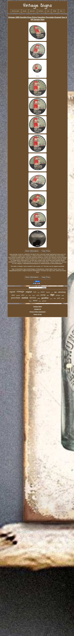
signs (13, 295)
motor (43, 292)
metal (35, 300)
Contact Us (37, 309)
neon (39, 298)
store (40, 301)
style (52, 292)
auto (55, 298)
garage (44, 301)
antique (58, 295)
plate (22, 295)
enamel (62, 298)
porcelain (15, 297)
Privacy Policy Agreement (37, 312)
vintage (20, 291)
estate (30, 301)
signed (12, 291)
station (25, 297)
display (48, 292)
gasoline (44, 298)
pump (43, 295)
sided (37, 295)
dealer (33, 295)
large (30, 295)
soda (63, 295)
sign (52, 294)
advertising (62, 292)
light (55, 292)
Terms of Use (37, 314)
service (33, 297)
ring (38, 292)
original (29, 292)
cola (26, 295)
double (51, 298)
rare (34, 292)
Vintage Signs (37, 306)
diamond (18, 295)
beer (48, 295)
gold (58, 298)
